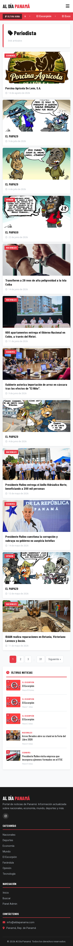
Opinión (7, 868)
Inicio (6, 892)
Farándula (8, 862)
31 (40, 659)
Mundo (7, 851)
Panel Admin (10, 903)
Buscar (7, 898)
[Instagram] (6, 816)
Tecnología (9, 873)
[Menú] (67, 6)
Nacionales (9, 834)
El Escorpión (43, 16)
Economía (8, 845)
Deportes (8, 840)
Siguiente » (54, 659)
